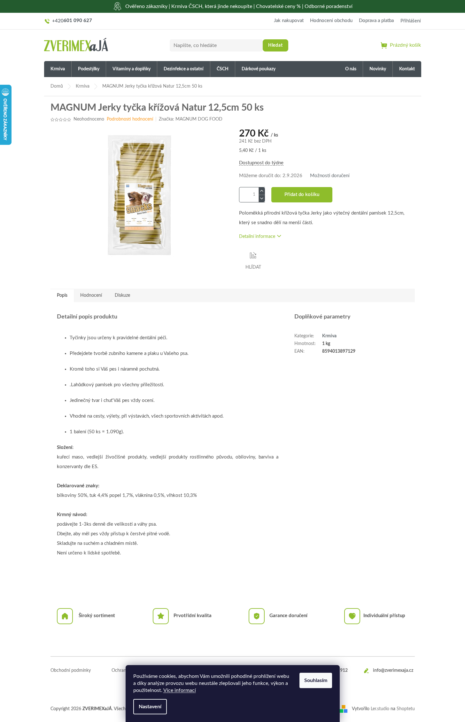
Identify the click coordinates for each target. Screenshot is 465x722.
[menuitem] (57, 69)
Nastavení (150, 706)
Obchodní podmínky (70, 670)
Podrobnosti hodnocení (130, 119)
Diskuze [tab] (122, 295)
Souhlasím (315, 680)
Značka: (190, 119)
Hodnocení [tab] (91, 295)
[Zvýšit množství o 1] (262, 191)
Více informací (179, 690)
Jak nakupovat (289, 20)
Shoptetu (406, 709)
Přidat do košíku (301, 194)
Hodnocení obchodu (331, 20)
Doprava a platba (376, 20)
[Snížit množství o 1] (262, 198)
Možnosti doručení (330, 175)
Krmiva (329, 336)
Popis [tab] (62, 295)
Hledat (275, 45)
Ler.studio (380, 709)
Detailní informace (257, 236)
